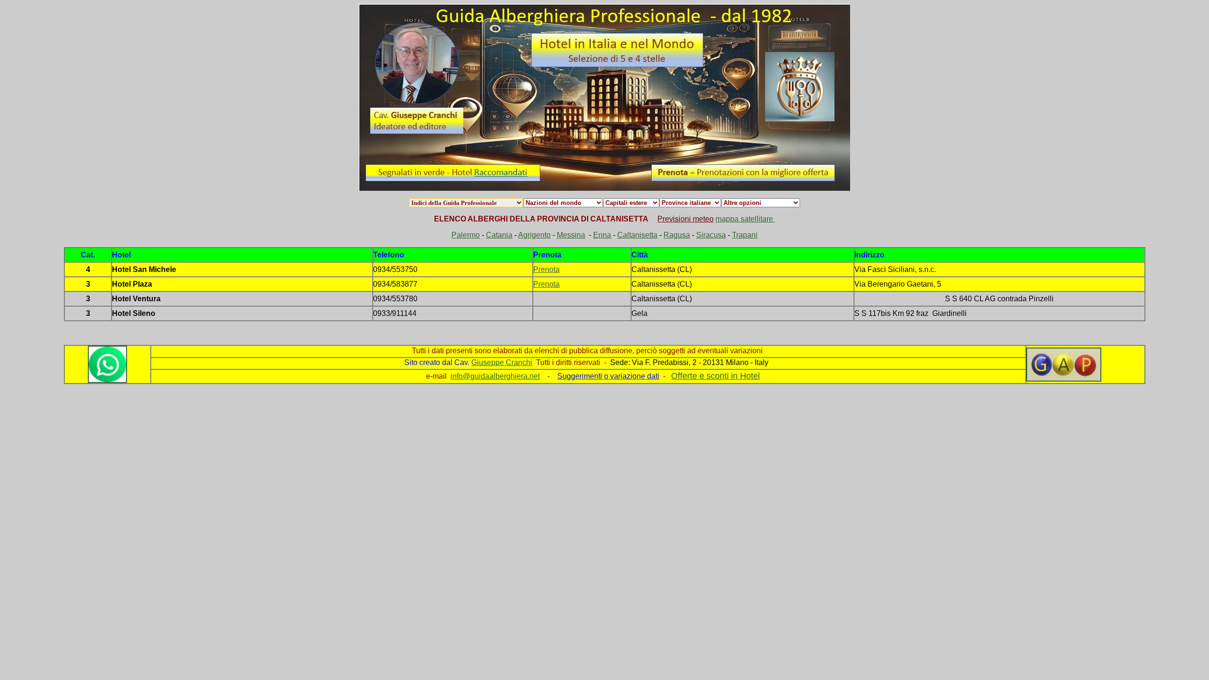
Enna (602, 235)
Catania (499, 235)
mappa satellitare (745, 219)
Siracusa (711, 235)
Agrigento (534, 235)
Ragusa (677, 235)
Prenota (546, 269)
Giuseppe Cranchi (501, 362)
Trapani (745, 235)
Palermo (465, 235)
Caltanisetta (637, 235)
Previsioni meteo (685, 219)
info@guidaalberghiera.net (495, 376)
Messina (571, 235)
